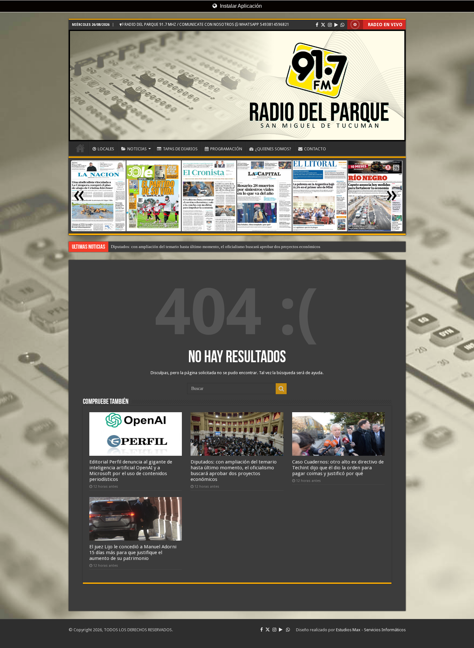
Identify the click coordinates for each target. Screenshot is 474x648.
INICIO (80, 148)
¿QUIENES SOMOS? (273, 148)
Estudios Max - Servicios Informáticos (371, 629)
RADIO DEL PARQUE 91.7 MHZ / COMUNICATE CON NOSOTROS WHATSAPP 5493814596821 (206, 24)
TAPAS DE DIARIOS (180, 148)
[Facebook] (317, 25)
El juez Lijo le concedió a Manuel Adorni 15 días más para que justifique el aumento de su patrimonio (132, 552)
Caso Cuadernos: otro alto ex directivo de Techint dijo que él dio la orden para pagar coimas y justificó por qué (338, 467)
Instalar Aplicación (240, 6)
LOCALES (106, 148)
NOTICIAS (137, 148)
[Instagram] (329, 25)
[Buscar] (281, 388)
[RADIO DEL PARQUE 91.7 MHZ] (237, 85)
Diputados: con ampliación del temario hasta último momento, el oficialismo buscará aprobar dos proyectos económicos (215, 246)
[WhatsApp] (342, 25)
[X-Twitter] (323, 25)
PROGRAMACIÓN (226, 148)
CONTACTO (315, 148)
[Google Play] (336, 25)
